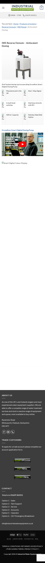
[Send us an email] (8, 432)
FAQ (36, 539)
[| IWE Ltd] (23, 7)
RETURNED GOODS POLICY (32, 546)
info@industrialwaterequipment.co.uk (17, 523)
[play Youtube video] (22, 144)
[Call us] (13, 432)
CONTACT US (28, 539)
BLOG (9, 539)
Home (15, 24)
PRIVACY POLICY (31, 549)
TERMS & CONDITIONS (11, 546)
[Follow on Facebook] (4, 432)
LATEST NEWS (18, 539)
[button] (3, 8)
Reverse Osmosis (9, 27)
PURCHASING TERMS (15, 549)
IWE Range (21, 27)
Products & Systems (28, 24)
